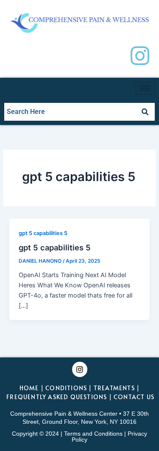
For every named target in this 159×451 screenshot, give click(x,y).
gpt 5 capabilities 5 (43, 233)
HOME (29, 388)
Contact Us (134, 397)
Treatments (114, 388)
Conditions (66, 388)
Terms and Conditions (93, 433)
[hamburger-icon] (145, 88)
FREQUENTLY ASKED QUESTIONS (56, 397)
